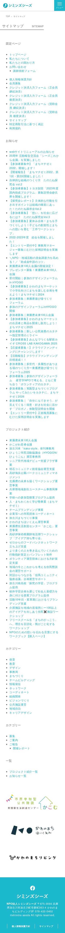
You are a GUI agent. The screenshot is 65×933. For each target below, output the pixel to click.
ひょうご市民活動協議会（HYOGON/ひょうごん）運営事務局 (33, 455)
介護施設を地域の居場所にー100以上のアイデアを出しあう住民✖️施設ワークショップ (33, 612)
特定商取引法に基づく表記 (26, 124)
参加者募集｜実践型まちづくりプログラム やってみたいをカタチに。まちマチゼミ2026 (34, 392)
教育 (12, 663)
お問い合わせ (18, 67)
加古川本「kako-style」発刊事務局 (31, 448)
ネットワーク (18, 688)
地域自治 (15, 708)
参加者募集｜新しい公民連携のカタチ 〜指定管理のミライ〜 (33, 333)
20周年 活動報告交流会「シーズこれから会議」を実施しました (34, 158)
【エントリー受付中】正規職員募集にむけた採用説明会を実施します (33, 415)
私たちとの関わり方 (22, 62)
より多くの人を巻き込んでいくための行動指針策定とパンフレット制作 (33, 552)
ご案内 (13, 740)
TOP (8, 16)
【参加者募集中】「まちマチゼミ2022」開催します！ (30, 166)
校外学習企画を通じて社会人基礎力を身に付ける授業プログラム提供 (33, 593)
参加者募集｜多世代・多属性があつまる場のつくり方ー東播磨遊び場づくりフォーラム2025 (33, 368)
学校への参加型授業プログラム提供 (32, 497)
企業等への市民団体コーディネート (32, 513)
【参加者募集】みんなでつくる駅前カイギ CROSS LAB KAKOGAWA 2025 (33, 341)
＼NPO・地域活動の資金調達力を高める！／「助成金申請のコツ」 (33, 260)
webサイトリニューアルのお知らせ (32, 151)
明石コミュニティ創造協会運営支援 (32, 469)
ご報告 (13, 744)
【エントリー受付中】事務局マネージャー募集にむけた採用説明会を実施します (33, 249)
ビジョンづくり (19, 700)
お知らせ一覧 (18, 776)
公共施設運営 (18, 704)
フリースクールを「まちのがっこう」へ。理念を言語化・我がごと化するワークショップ (33, 624)
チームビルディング (22, 680)
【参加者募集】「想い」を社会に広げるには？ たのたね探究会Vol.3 (33, 215)
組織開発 (15, 696)
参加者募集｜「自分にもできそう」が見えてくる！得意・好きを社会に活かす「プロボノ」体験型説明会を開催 (33, 404)
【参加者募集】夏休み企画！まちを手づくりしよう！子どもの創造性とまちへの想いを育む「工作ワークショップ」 (33, 227)
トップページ (18, 54)
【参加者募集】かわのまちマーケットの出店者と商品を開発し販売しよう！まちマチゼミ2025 (33, 323)
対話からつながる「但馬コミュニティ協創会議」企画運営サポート (33, 577)
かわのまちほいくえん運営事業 (29, 522)
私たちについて (19, 58)
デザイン (15, 667)
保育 (12, 659)
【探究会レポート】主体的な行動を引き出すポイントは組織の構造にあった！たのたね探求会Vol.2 (33, 205)
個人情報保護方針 (20, 79)
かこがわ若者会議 (20, 444)
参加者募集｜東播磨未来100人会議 (31, 315)
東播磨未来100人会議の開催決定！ (31, 266)
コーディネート (19, 692)
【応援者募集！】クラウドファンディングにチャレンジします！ (33, 350)
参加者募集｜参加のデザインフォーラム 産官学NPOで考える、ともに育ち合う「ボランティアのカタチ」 (33, 380)
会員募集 (15, 83)
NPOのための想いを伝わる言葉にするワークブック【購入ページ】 (33, 634)
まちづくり (16, 676)
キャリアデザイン (20, 712)
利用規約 (15, 128)
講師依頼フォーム (24, 71)
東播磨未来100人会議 (23, 440)
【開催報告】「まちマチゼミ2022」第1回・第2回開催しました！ (33, 174)
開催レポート (21, 748)
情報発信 (15, 684)
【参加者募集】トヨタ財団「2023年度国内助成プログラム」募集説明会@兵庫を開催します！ (33, 192)
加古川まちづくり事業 (23, 518)
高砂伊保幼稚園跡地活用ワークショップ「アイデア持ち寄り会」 (33, 536)
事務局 (13, 672)
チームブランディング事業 (26, 509)
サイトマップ (18, 120)
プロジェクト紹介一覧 (23, 771)
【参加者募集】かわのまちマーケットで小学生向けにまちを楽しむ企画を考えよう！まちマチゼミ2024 (33, 290)
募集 (12, 736)
